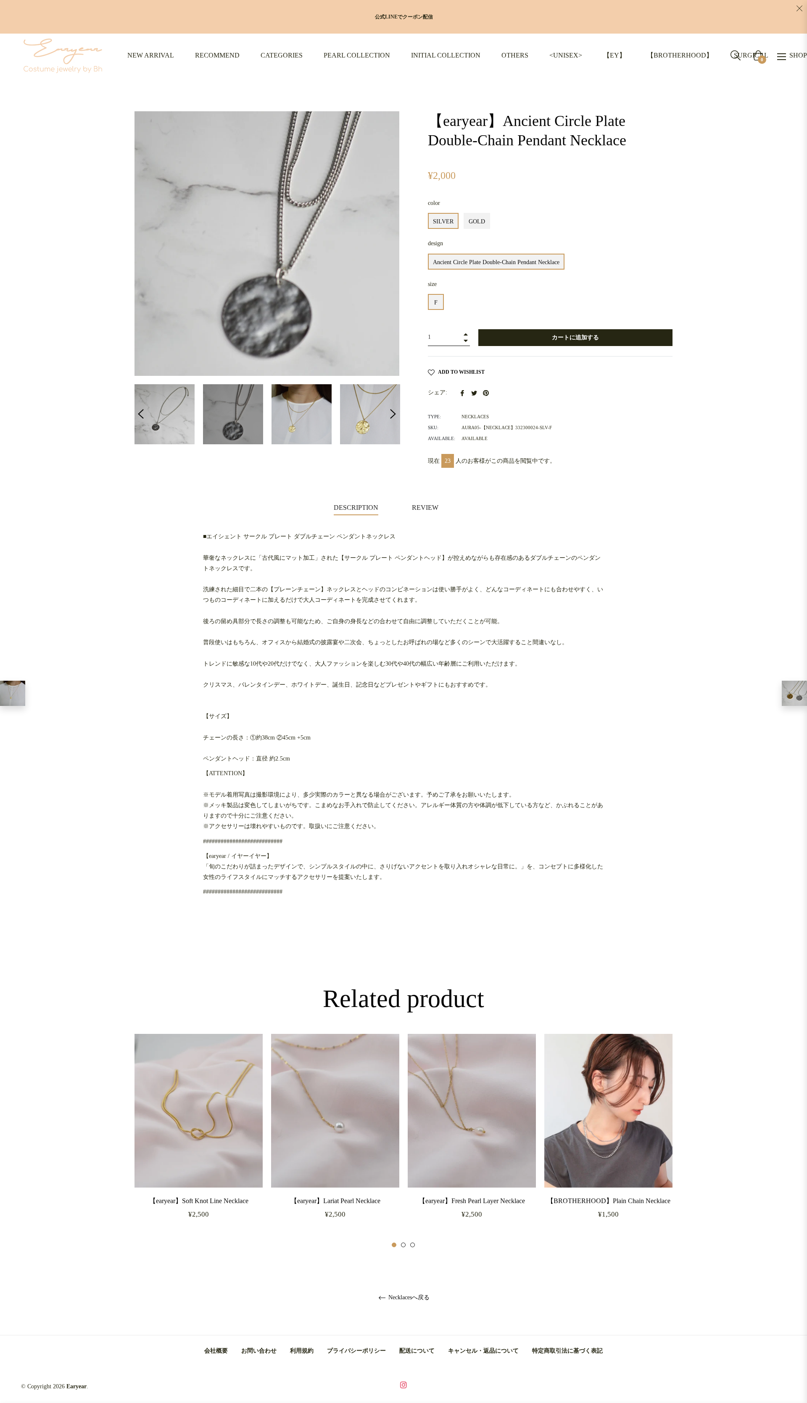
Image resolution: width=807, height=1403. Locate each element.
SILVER (443, 221)
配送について (417, 1351)
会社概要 (216, 1351)
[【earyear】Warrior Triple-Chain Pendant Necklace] (12, 693)
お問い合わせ (259, 1351)
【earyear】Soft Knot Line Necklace (198, 1200)
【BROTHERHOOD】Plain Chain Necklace (608, 1200)
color (434, 203)
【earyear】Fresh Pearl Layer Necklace (472, 1200)
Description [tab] (356, 507)
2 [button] (403, 1245)
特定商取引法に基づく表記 (567, 1351)
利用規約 (302, 1351)
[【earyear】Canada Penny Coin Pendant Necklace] (794, 693)
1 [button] (394, 1245)
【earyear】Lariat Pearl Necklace (335, 1200)
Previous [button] (140, 414)
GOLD (477, 221)
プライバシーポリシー (356, 1351)
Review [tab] (426, 507)
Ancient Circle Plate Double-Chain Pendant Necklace (496, 262)
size (432, 284)
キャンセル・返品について (483, 1351)
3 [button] (412, 1245)
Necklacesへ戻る (408, 1297)
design (435, 243)
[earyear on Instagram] (403, 1384)
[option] (198, 1141)
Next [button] (393, 414)
